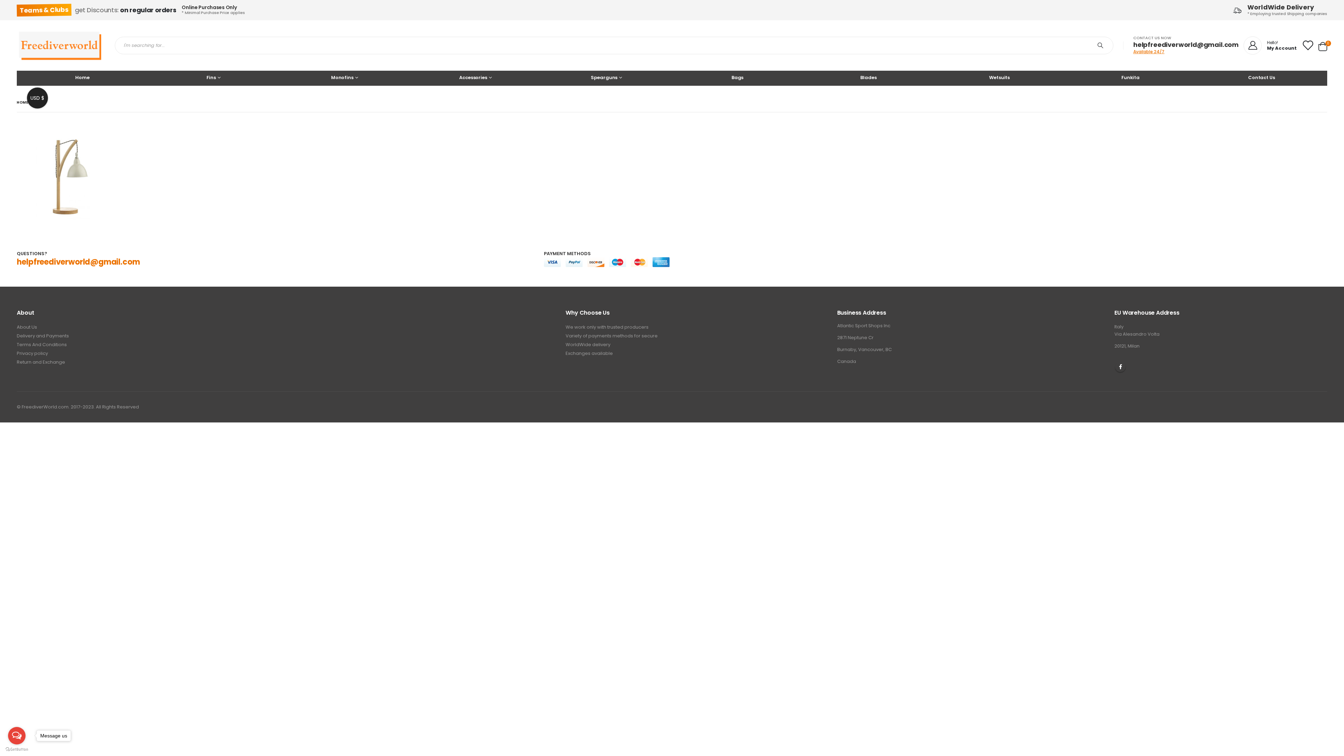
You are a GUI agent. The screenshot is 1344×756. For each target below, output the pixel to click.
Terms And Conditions (42, 344)
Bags (737, 77)
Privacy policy (32, 353)
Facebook (1120, 367)
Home (82, 77)
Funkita (1130, 77)
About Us (27, 327)
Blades (868, 77)
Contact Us (1261, 77)
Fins (211, 77)
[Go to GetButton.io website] (17, 749)
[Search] (1102, 45)
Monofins (342, 77)
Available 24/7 (1148, 52)
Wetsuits (999, 77)
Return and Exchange (41, 362)
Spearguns (604, 77)
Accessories (473, 77)
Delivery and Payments (43, 335)
